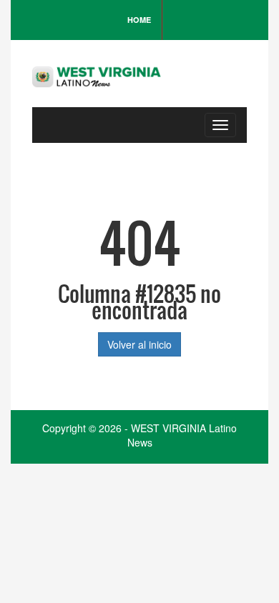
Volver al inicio (139, 344)
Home (139, 19)
